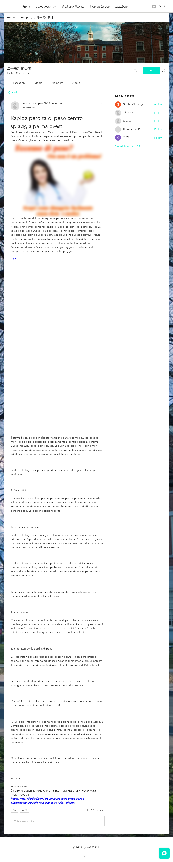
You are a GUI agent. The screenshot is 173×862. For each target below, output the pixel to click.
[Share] (103, 103)
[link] (18, 82)
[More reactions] (24, 810)
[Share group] (164, 70)
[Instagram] (85, 856)
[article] (57, 464)
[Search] (135, 70)
